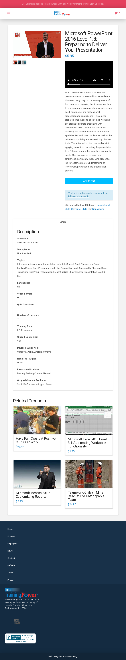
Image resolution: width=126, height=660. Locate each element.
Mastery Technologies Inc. (17, 602)
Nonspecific (98, 209)
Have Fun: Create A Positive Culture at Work (35, 440)
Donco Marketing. (70, 656)
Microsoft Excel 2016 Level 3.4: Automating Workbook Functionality (87, 442)
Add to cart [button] (38, 429)
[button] (8, 13)
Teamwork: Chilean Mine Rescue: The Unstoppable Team (86, 496)
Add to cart (89, 181)
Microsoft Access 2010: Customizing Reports (33, 494)
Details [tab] (63, 222)
